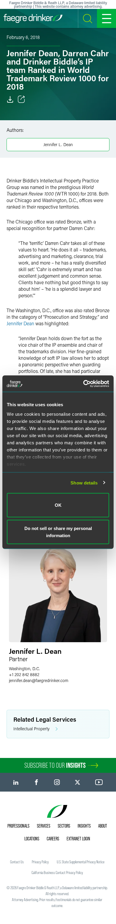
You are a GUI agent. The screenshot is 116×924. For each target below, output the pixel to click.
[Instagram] (57, 782)
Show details (84, 482)
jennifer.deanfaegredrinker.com (38, 680)
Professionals (18, 825)
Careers (53, 838)
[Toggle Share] (21, 99)
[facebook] (36, 782)
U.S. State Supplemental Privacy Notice (80, 861)
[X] (77, 782)
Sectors (64, 825)
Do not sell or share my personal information (58, 532)
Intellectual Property (31, 728)
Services (43, 825)
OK (58, 505)
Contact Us (17, 861)
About (102, 825)
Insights (84, 825)
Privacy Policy (40, 861)
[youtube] (99, 782)
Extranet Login (78, 838)
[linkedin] (16, 782)
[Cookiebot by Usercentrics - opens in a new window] (83, 383)
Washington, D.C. (24, 668)
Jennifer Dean (20, 323)
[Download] (10, 99)
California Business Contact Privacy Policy (57, 872)
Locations (31, 838)
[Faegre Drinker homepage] (33, 18)
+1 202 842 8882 (24, 674)
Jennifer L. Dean (58, 144)
